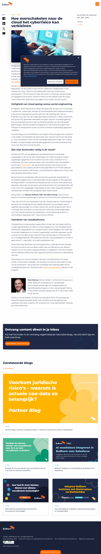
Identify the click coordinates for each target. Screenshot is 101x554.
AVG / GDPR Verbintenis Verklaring (66, 539)
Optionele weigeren (55, 81)
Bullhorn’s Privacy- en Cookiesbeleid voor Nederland (36, 539)
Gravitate (16, 546)
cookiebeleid (32, 76)
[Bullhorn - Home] (9, 528)
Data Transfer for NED (10, 539)
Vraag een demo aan (50, 552)
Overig (80, 24)
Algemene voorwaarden (86, 539)
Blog (18, 14)
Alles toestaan (71, 81)
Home (13, 14)
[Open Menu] (97, 4)
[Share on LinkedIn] (3, 24)
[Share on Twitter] (3, 29)
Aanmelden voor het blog (17, 344)
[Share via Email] (3, 33)
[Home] (7, 5)
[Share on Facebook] (3, 19)
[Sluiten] (78, 58)
